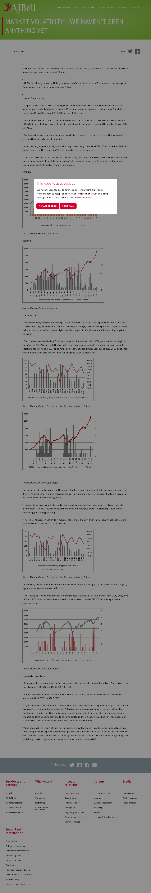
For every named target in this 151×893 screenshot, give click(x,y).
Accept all (68, 205)
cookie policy (84, 197)
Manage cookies (48, 205)
